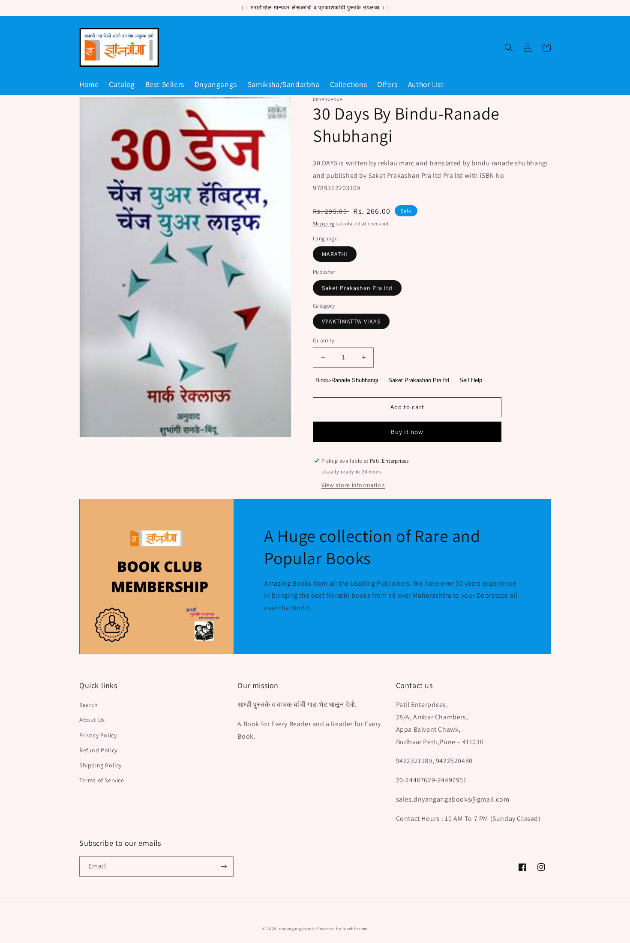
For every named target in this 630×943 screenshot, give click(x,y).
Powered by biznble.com (342, 928)
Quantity (323, 340)
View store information (353, 485)
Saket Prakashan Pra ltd (357, 288)
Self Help (470, 380)
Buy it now (407, 432)
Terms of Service (101, 780)
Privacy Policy (98, 735)
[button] (508, 47)
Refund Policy (98, 750)
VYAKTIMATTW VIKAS (351, 321)
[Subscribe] (223, 866)
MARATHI (335, 254)
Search (88, 705)
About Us (92, 720)
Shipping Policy (100, 765)
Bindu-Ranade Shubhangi (346, 380)
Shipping (324, 223)
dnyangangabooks (297, 928)
